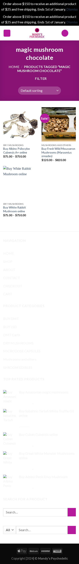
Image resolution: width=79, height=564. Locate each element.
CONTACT (11, 278)
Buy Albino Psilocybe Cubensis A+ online (16, 150)
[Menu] (7, 33)
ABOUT (9, 270)
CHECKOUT (12, 286)
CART (7, 294)
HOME (8, 253)
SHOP (7, 261)
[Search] (65, 33)
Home (14, 67)
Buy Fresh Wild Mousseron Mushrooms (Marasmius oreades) (58, 152)
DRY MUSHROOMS (18, 343)
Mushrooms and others (19, 359)
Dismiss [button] (72, 9)
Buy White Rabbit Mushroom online (14, 209)
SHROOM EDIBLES (17, 367)
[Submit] (72, 512)
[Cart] (74, 33)
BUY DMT (11, 319)
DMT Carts (11, 335)
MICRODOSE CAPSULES (21, 351)
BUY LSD (10, 327)
